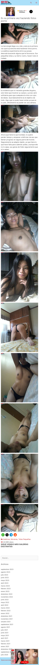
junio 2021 (4, 633)
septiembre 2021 (7, 624)
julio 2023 (4, 575)
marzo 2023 (5, 586)
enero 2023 (5, 591)
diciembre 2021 (6, 616)
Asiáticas (6, 539)
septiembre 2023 (7, 569)
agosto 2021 (5, 627)
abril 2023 (4, 583)
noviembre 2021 (7, 619)
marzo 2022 (5, 608)
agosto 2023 (5, 572)
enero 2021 (5, 646)
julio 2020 (4, 655)
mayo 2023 (5, 580)
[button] (3, 534)
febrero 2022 (5, 611)
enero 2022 (5, 613)
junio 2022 (5, 600)
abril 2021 (4, 638)
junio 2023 (5, 577)
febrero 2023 (6, 588)
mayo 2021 (5, 635)
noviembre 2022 (7, 597)
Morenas (14, 539)
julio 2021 (4, 630)
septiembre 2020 (7, 652)
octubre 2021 (6, 622)
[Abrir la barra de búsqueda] (31, 2)
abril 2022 (4, 605)
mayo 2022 (5, 602)
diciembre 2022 (6, 594)
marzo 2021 (5, 641)
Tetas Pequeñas (24, 539)
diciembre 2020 (6, 649)
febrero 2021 (5, 644)
